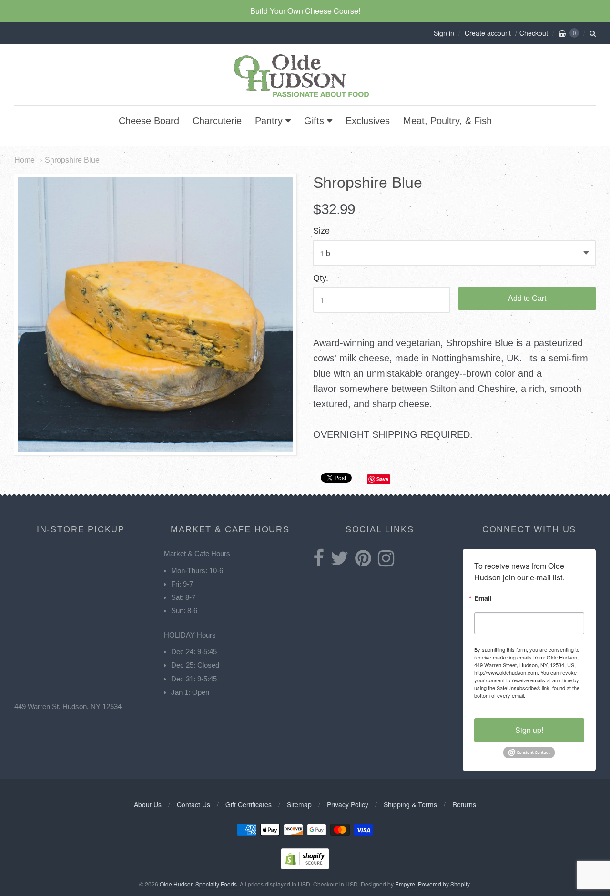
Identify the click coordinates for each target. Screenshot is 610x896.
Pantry (269, 120)
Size (321, 231)
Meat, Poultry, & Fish (447, 120)
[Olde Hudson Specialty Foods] (305, 97)
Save (382, 479)
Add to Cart (527, 298)
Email (483, 599)
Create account (488, 33)
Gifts (314, 120)
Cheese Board (149, 120)
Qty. (320, 278)
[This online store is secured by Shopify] (305, 866)
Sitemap (299, 804)
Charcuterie (217, 120)
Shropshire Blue (72, 159)
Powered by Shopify (443, 884)
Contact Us (193, 804)
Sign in (444, 33)
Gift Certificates (248, 804)
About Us (148, 804)
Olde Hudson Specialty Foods (198, 884)
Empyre (405, 884)
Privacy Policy (347, 804)
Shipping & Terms (410, 804)
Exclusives (368, 120)
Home (24, 159)
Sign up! (529, 729)
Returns (464, 804)
